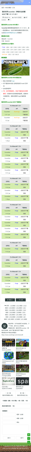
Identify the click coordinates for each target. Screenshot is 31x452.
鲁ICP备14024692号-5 (23, 448)
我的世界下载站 (21, 446)
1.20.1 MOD (11, 319)
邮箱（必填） (20, 418)
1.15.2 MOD (19, 308)
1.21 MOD (17, 319)
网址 (18, 422)
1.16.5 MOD (12, 312)
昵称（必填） (20, 414)
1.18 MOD (18, 312)
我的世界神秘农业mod (10, 33)
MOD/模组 (8, 7)
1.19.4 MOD (19, 317)
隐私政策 (13, 448)
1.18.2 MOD (12, 314)
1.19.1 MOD (19, 314)
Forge (12, 81)
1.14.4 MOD (12, 308)
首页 (3, 7)
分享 (21, 300)
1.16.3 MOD (19, 310)
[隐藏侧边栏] (28, 434)
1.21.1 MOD (24, 319)
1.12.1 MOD (19, 305)
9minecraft (18, 326)
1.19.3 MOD (12, 317)
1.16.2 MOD (12, 310)
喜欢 (10, 300)
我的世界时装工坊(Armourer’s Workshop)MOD (21, 349)
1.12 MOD (12, 305)
